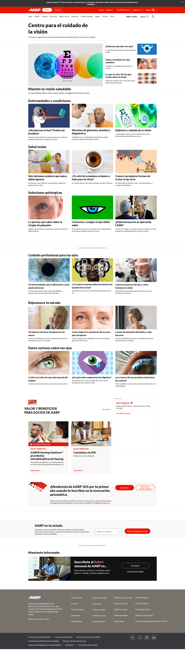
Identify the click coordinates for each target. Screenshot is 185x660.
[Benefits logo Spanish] (33, 405)
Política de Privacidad (135, 571)
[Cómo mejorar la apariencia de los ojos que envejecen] (92, 317)
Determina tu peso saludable (83, 456)
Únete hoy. (106, 503)
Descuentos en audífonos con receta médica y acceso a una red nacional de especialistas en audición (47, 463)
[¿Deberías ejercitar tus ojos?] (147, 49)
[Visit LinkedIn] (154, 637)
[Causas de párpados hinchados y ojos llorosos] (136, 317)
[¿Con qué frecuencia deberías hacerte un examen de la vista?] (92, 270)
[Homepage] (34, 10)
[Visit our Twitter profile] (139, 637)
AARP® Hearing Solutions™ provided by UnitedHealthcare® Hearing (47, 455)
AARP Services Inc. (99, 616)
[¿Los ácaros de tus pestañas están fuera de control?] (136, 363)
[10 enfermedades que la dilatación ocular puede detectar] (49, 270)
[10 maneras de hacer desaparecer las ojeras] (49, 317)
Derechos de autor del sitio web (74, 641)
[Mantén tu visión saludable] (65, 65)
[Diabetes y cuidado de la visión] (136, 115)
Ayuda (101, 10)
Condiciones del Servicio (63, 637)
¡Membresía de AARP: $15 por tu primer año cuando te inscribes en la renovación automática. (80, 490)
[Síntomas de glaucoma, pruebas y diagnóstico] (92, 115)
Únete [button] (47, 10)
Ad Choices (69, 645)
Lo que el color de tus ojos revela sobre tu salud (118, 75)
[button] (153, 16)
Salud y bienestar (38, 449)
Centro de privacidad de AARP (39, 637)
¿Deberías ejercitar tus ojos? (119, 46)
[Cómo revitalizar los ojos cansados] (147, 63)
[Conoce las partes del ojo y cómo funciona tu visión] (136, 270)
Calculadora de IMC (84, 452)
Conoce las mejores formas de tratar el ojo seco (132, 177)
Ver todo (106, 409)
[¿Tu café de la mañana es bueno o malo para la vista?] (92, 161)
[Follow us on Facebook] (132, 637)
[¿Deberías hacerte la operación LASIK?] (136, 207)
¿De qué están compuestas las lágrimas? (91, 377)
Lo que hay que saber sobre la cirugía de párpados (45, 223)
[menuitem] (30, 17)
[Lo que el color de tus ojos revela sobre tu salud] (147, 78)
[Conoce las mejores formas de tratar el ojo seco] (136, 162)
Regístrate (137, 10)
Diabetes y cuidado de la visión (133, 130)
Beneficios (109, 10)
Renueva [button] (58, 10)
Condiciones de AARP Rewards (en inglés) (43, 641)
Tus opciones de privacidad (87, 645)
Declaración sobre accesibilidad (88, 637)
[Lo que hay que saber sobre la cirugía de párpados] (49, 207)
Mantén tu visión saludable (49, 89)
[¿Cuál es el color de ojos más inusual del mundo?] (49, 363)
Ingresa (148, 10)
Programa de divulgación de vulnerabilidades (44, 645)
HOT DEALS (122, 403)
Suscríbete (135, 566)
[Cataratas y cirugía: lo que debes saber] (92, 207)
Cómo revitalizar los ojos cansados (117, 61)
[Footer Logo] (45, 597)
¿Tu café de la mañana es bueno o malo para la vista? (91, 177)
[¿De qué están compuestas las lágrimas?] (92, 363)
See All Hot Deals (123, 413)
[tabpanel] (141, 16)
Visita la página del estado (137, 531)
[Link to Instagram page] (147, 637)
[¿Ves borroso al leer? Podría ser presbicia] (49, 115)
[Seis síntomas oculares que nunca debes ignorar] (49, 162)
